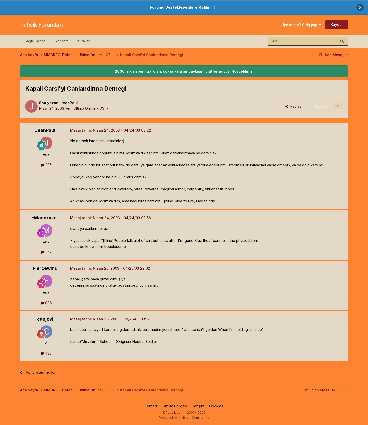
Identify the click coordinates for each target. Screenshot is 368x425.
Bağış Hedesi (35, 41)
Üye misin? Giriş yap (300, 25)
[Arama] (342, 41)
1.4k (48, 252)
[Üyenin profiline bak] (31, 106)
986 (48, 303)
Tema (150, 406)
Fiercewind (45, 268)
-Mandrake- (45, 217)
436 (48, 353)
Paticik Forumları (41, 24)
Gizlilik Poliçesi (175, 406)
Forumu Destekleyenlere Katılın (180, 7)
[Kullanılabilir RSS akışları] (343, 390)
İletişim (198, 406)
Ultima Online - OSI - (90, 108)
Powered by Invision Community (184, 417)
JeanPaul (69, 102)
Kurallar (83, 41)
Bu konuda (322, 41)
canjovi (45, 319)
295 (48, 165)
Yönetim (61, 41)
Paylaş (294, 106)
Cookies (216, 406)
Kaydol (337, 24)
